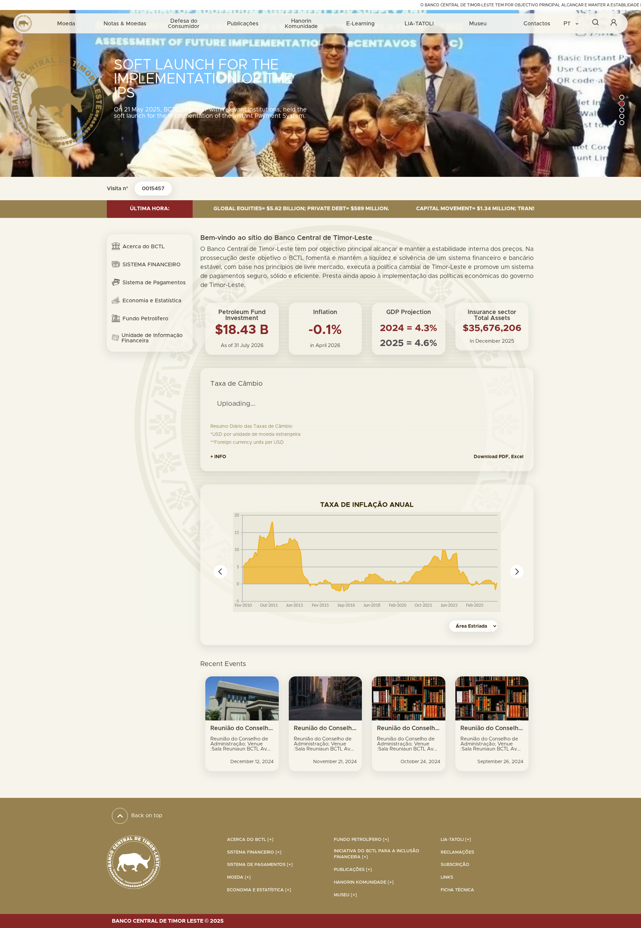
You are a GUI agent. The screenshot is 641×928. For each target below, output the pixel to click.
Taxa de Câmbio (236, 383)
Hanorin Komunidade (301, 23)
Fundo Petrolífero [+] (361, 840)
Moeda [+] (239, 877)
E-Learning (360, 23)
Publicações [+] (353, 870)
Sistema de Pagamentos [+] (260, 865)
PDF (503, 456)
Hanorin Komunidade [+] (364, 882)
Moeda (66, 23)
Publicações (242, 23)
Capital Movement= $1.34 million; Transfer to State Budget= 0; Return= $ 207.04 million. (464, 208)
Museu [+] (345, 895)
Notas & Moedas (124, 23)
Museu (478, 23)
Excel (517, 456)
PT (568, 23)
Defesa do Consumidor (183, 23)
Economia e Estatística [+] (259, 890)
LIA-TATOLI (419, 23)
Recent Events (223, 664)
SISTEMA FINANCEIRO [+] (254, 852)
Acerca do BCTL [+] (250, 840)
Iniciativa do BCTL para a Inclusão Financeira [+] (376, 854)
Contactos (536, 23)
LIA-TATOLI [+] (456, 840)
